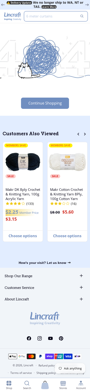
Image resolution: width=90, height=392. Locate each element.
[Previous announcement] (3, 4)
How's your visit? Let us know (42, 263)
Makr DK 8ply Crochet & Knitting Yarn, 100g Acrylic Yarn (22, 194)
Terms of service (21, 373)
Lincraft (28, 365)
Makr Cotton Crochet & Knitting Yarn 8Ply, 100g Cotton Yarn (66, 194)
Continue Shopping (45, 103)
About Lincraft (17, 299)
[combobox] (55, 16)
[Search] (82, 16)
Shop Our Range (18, 276)
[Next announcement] (87, 4)
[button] (78, 134)
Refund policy (47, 365)
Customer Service (19, 288)
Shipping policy (46, 373)
